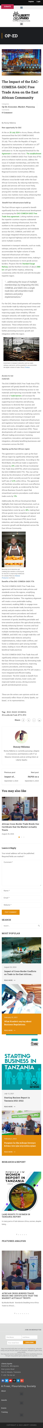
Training (4, 1412)
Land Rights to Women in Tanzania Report (16, 1215)
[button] (21, 7)
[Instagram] (14, 1380)
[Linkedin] (18, 1380)
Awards (4, 1400)
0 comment (7, 112)
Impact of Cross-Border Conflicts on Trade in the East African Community (20, 974)
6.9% (14, 481)
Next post (35, 772)
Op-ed (4, 107)
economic (12, 107)
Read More (8, 980)
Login (38, 1)
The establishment (33, 154)
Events (3, 1408)
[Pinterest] (34, 720)
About (3, 1391)
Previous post (9, 772)
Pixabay (27, 367)
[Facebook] (23, 720)
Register (31, 1)
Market (21, 107)
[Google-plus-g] (22, 1380)
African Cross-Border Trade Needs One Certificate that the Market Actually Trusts (20, 827)
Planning (30, 107)
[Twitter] (28, 720)
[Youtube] (10, 1380)
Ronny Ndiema (21, 746)
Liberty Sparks (6, 1364)
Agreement (6, 154)
